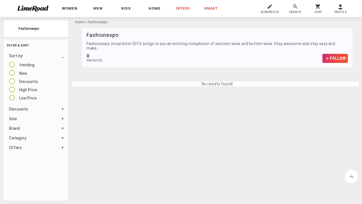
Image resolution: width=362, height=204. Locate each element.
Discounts (18, 109)
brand (14, 128)
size (13, 118)
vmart (211, 8)
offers (183, 8)
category (17, 138)
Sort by (16, 55)
